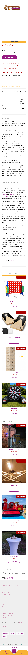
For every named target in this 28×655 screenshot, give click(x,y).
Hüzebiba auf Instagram (7, 615)
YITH (21, 644)
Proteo (3, 644)
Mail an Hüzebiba (6, 617)
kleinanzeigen (22, 622)
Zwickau (4, 636)
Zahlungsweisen (5, 607)
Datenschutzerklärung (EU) (8, 590)
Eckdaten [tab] (4, 86)
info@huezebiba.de (9, 578)
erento (3, 624)
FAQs (3, 602)
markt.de (4, 626)
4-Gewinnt (12, 194)
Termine (3, 50)
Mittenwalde (5, 633)
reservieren (9, 57)
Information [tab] (11, 86)
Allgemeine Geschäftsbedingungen (10, 585)
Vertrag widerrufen (14, 647)
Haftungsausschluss (6, 594)
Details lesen (14, 306)
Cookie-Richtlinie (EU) (7, 592)
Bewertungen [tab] (19, 86)
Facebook (11, 260)
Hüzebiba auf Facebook (7, 613)
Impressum (4, 587)
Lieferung (4, 604)
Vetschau (12, 633)
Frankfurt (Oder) (20, 633)
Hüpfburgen (5, 196)
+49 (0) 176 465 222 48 (9, 577)
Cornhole (4, 194)
